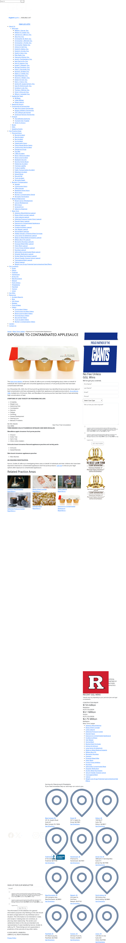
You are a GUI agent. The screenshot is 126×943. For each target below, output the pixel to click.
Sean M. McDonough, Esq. (23, 86)
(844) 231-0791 (24, 24)
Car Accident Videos (21, 309)
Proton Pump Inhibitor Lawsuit (25, 248)
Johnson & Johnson (92, 746)
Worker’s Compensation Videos (25, 322)
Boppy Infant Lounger (93, 728)
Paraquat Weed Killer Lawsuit (24, 244)
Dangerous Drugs (20, 149)
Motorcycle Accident (21, 158)
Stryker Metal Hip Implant (94, 771)
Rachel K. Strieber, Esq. (22, 71)
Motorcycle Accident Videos (24, 313)
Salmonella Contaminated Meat (96, 766)
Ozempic (88, 756)
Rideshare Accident (21, 172)
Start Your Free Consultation (62, 425)
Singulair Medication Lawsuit (24, 254)
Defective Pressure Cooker (94, 732)
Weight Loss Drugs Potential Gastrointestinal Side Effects (33, 264)
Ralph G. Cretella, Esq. (22, 74)
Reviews (14, 303)
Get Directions (50, 826)
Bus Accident (19, 139)
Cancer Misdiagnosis (21, 203)
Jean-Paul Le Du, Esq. (21, 61)
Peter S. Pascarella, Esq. (22, 69)
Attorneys (15, 28)
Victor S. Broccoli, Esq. (22, 92)
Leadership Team (17, 96)
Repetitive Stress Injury (22, 190)
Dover (14, 268)
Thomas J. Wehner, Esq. (22, 90)
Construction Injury (21, 186)
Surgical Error (19, 207)
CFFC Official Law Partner (23, 112)
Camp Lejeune (90, 730)
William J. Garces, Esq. (22, 30)
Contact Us (12, 326)
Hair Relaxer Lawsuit (21, 229)
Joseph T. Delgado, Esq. (22, 65)
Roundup (89, 764)
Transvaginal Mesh (92, 775)
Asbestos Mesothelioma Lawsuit (25, 213)
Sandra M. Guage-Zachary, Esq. (25, 84)
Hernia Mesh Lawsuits (22, 231)
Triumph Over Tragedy (22, 121)
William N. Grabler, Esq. (22, 32)
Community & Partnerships (21, 106)
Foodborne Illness (91, 738)
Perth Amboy (16, 283)
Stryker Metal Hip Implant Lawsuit (26, 256)
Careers (11, 324)
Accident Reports (17, 297)
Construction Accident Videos (24, 311)
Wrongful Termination (22, 197)
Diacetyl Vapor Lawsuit (22, 221)
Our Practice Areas (15, 131)
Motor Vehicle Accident (22, 156)
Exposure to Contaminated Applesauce (27, 223)
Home (9, 331)
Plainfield (15, 287)
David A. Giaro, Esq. (21, 53)
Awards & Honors (17, 104)
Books (14, 125)
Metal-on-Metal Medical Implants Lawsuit (28, 238)
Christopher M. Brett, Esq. (23, 39)
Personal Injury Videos (22, 315)
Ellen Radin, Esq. (20, 55)
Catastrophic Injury (21, 143)
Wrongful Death (20, 180)
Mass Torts (15, 211)
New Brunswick (17, 279)
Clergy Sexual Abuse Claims (23, 145)
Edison (14, 270)
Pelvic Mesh (89, 760)
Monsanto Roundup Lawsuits (24, 242)
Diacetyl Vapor (90, 734)
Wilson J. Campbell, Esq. (22, 94)
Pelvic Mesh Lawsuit (21, 246)
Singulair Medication (92, 769)
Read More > (11, 491)
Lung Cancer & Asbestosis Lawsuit (26, 236)
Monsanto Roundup (92, 754)
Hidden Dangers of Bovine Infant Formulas (28, 233)
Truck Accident (19, 178)
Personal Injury (17, 133)
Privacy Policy (11, 938)
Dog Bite (17, 151)
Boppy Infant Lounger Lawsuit (24, 215)
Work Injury (18, 192)
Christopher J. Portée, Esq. (23, 43)
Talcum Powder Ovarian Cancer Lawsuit (27, 258)
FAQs (13, 127)
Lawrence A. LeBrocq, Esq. (23, 35)
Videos (14, 307)
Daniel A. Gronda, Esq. (22, 51)
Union (14, 291)
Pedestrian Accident (21, 164)
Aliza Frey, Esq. (19, 37)
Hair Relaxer (90, 740)
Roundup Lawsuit (20, 250)
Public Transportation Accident (25, 170)
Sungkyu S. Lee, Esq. (21, 88)
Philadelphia (16, 285)
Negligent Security (21, 160)
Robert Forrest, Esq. (21, 80)
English (11, 18)
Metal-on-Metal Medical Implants (96, 750)
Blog (13, 299)
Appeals (17, 184)
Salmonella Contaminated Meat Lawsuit (27, 252)
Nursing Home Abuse (22, 162)
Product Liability (20, 168)
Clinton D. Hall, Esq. (21, 47)
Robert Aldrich (19, 102)
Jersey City (15, 277)
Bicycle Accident (20, 135)
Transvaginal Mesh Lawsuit (23, 260)
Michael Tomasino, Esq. (22, 67)
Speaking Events (17, 129)
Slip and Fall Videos (21, 318)
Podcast (14, 117)
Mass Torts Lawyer (19, 331)
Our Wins (12, 293)
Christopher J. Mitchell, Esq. (23, 41)
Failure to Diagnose (21, 209)
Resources (12, 295)
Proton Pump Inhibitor (93, 762)
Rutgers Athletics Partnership (24, 110)
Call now (59, 466)
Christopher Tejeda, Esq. (22, 45)
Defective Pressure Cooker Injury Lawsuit (28, 219)
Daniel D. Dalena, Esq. (22, 49)
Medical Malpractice (18, 199)
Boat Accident (19, 137)
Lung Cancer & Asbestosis (94, 748)
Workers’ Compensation (20, 182)
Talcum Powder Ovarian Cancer (96, 773)
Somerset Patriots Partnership (24, 115)
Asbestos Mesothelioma (93, 725)
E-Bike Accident (20, 153)
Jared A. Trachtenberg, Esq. (23, 59)
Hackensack (16, 274)
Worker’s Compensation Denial (25, 195)
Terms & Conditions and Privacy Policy (101, 440)
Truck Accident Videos (22, 320)
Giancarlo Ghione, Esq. (22, 57)
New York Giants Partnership (24, 108)
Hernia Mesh (90, 742)
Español (16, 18)
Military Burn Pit (91, 752)
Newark (14, 281)
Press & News (16, 305)
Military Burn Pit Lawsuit (22, 240)
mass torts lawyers (16, 381)
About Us (12, 26)
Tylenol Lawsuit (20, 262)
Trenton (14, 289)
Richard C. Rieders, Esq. (22, 78)
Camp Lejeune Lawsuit (22, 217)
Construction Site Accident (23, 147)
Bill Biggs (17, 98)
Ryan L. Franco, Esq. (21, 82)
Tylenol (88, 777)
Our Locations (13, 266)
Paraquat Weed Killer (92, 758)
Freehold (15, 272)
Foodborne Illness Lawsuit (23, 227)
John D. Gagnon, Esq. (21, 63)
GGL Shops (15, 301)
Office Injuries (19, 188)
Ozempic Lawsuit (20, 225)
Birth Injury (18, 205)
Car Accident (19, 141)
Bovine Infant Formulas (93, 744)
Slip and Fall (18, 176)
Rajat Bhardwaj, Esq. (21, 76)
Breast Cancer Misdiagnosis (24, 201)
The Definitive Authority (22, 119)
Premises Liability (20, 166)
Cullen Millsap (19, 100)
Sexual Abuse (19, 174)
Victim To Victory (20, 123)
